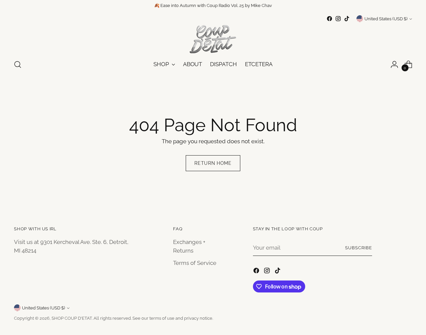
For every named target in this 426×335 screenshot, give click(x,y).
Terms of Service (194, 263)
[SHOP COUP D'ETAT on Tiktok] (347, 19)
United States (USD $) (385, 18)
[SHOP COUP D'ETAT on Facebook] (329, 19)
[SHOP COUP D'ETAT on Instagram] (338, 19)
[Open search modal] (17, 64)
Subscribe (358, 247)
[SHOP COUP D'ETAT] (213, 38)
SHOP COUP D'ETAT (72, 318)
